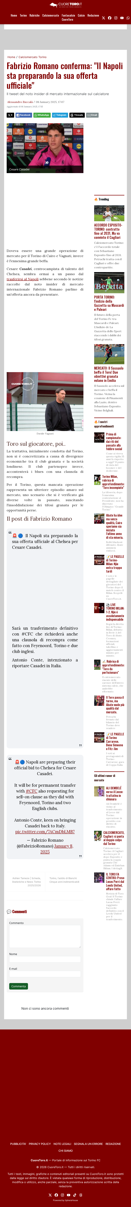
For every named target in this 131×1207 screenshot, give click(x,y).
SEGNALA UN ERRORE (88, 1144)
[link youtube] (122, 17)
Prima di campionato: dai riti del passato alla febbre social (114, 441)
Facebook (25, 115)
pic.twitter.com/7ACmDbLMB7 (45, 831)
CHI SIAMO (66, 1150)
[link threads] (81, 1195)
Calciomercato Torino (33, 57)
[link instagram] (116, 17)
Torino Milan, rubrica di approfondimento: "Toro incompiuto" (113, 482)
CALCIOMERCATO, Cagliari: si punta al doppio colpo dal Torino (113, 838)
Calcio (81, 15)
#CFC (31, 791)
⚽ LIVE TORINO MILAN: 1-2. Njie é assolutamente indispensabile (115, 612)
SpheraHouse (71, 1200)
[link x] (103, 17)
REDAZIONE (113, 1144)
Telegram (61, 115)
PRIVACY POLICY (40, 1144)
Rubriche (35, 15)
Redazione (93, 15)
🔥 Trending (101, 199)
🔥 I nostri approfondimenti (104, 423)
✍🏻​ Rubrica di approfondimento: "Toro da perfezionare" (113, 667)
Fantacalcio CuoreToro (68, 17)
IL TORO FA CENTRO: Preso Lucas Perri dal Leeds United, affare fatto (115, 881)
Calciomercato (50, 15)
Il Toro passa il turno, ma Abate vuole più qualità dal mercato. (115, 704)
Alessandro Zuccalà (20, 102)
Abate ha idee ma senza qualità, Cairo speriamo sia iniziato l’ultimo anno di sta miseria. (114, 526)
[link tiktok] (75, 1195)
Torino (23, 15)
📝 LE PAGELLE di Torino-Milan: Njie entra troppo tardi (115, 563)
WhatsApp (43, 115)
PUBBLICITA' (18, 1144)
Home (14, 15)
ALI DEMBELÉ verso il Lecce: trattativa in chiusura (114, 793)
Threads (78, 115)
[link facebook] (110, 17)
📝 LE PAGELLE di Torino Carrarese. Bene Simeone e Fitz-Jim (115, 741)
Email (94, 115)
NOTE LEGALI (62, 1144)
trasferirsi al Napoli (23, 279)
